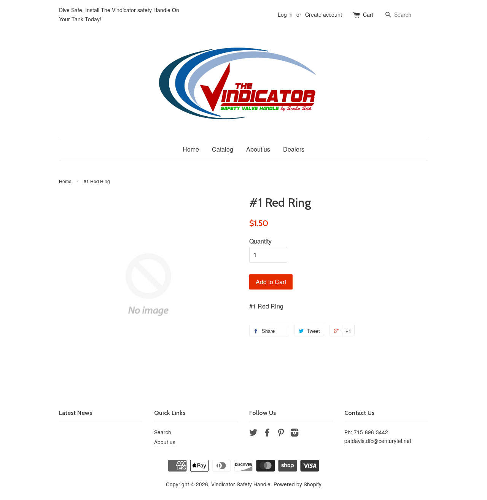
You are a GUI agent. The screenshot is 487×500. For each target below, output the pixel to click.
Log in (285, 14)
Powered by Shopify (297, 484)
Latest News (75, 412)
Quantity (260, 241)
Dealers (293, 149)
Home (191, 149)
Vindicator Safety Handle (241, 484)
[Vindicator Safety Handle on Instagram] (294, 433)
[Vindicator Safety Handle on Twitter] (253, 433)
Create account (323, 14)
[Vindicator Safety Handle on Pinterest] (281, 433)
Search (162, 432)
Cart (368, 14)
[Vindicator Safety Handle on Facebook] (267, 433)
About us (258, 149)
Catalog (222, 149)
